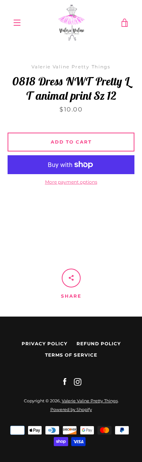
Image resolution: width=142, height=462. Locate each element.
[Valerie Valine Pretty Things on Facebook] (65, 381)
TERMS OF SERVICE (71, 355)
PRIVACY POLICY (44, 343)
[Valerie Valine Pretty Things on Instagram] (77, 381)
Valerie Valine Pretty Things (90, 400)
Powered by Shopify (71, 409)
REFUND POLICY (98, 343)
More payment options (71, 182)
